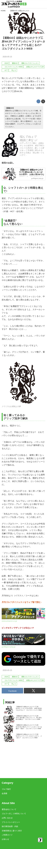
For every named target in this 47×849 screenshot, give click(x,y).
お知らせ (5, 839)
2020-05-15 (7, 57)
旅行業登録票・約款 (10, 826)
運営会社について (9, 809)
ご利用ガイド (7, 835)
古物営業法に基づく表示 (12, 831)
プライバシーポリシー (11, 822)
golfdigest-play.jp (8, 647)
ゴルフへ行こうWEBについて (14, 814)
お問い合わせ (7, 818)
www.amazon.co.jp (9, 621)
